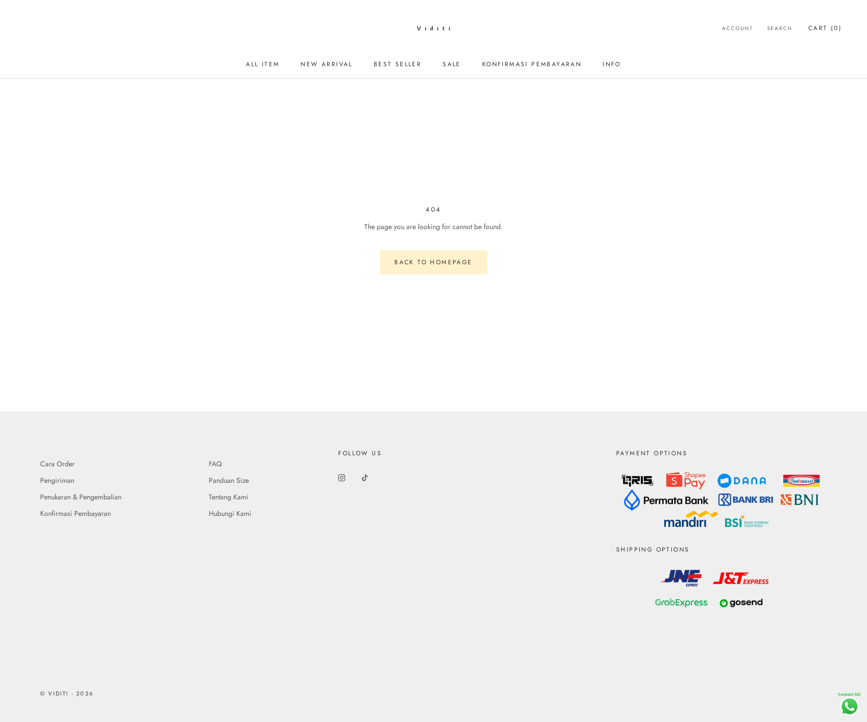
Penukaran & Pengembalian (80, 497)
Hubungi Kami (230, 513)
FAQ (215, 464)
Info (612, 64)
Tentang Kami (228, 497)
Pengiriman (57, 480)
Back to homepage (433, 262)
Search (779, 28)
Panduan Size (229, 480)
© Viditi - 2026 (66, 693)
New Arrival (326, 64)
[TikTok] (364, 477)
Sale (452, 64)
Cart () (825, 28)
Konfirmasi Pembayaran (532, 64)
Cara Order (57, 464)
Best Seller (397, 64)
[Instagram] (341, 477)
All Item (262, 64)
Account (737, 28)
